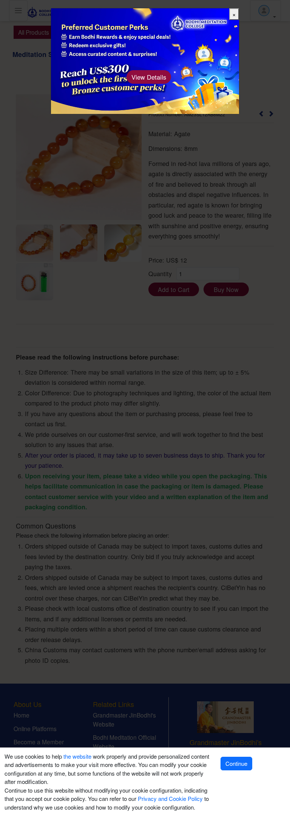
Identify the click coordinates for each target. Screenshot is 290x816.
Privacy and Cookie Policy (170, 798)
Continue (236, 763)
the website (77, 756)
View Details (148, 76)
